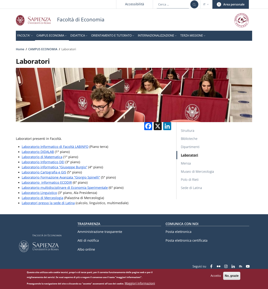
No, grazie (232, 275)
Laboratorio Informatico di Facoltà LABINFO (55, 146)
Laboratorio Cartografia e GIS (44, 172)
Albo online (86, 249)
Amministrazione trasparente (99, 231)
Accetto (216, 276)
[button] (206, 4)
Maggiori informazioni (140, 284)
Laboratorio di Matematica (42, 157)
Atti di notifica (88, 240)
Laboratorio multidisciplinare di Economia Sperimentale (65, 187)
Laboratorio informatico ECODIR (47, 182)
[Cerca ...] (194, 4)
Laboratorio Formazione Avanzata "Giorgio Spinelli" (61, 177)
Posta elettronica (178, 231)
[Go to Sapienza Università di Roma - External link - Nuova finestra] (36, 20)
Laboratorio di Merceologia (42, 198)
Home (20, 49)
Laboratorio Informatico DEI (43, 162)
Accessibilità (134, 4)
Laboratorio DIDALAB (38, 152)
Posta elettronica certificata (186, 240)
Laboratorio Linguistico (39, 192)
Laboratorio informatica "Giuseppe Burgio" (54, 167)
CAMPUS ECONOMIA (42, 49)
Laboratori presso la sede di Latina (48, 203)
